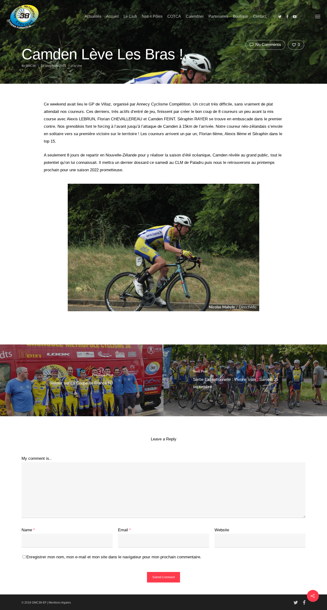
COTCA (174, 16)
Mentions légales (60, 602)
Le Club (130, 16)
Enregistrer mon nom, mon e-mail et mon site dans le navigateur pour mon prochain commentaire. (113, 557)
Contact (259, 16)
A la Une (76, 65)
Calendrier (195, 16)
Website (221, 530)
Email (124, 530)
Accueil (112, 16)
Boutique (240, 16)
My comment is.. (36, 458)
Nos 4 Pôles (152, 16)
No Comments (267, 44)
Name (28, 530)
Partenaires (218, 16)
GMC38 (31, 65)
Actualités (93, 16)
